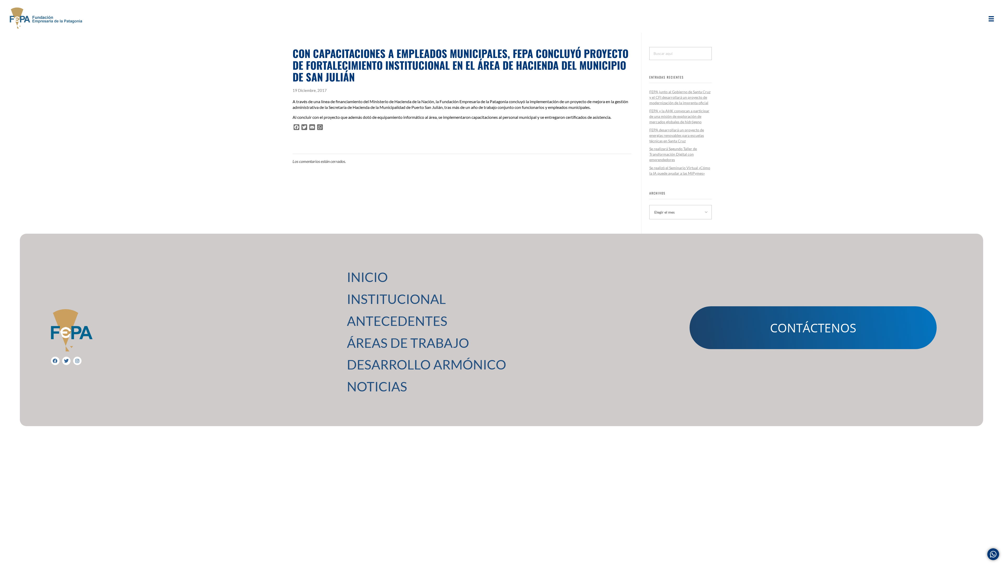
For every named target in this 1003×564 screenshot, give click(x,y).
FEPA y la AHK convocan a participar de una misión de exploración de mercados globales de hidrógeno (679, 116)
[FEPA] (45, 17)
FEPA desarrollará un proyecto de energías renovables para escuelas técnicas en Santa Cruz (676, 135)
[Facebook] (55, 361)
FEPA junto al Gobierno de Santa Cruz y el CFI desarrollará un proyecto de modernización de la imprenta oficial (679, 97)
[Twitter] (66, 361)
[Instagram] (77, 361)
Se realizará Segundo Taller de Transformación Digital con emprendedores (673, 154)
